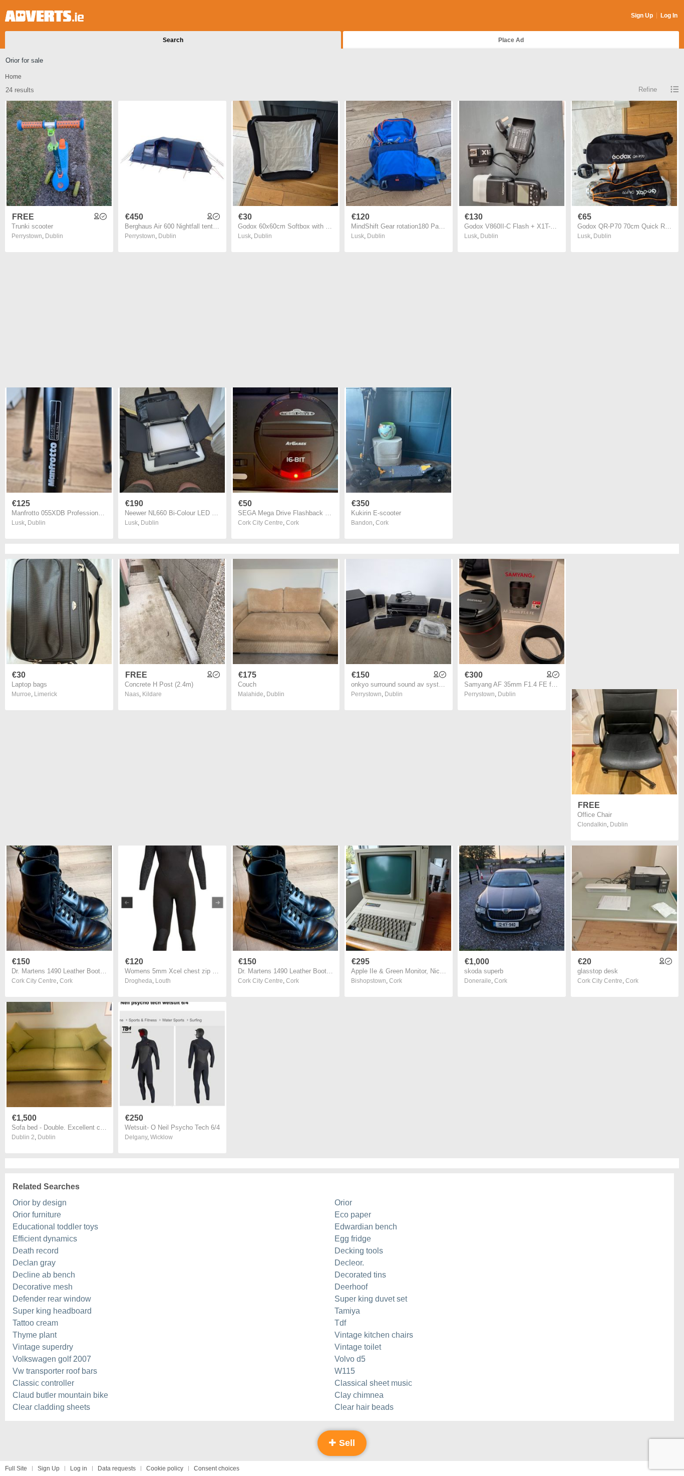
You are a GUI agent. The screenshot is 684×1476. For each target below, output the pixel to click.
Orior (343, 1202)
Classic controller (43, 1383)
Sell (345, 1443)
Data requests (117, 1468)
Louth (163, 980)
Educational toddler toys (55, 1226)
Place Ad (511, 40)
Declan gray (34, 1262)
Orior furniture (37, 1214)
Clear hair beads (364, 1407)
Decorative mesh (43, 1287)
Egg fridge (352, 1238)
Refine (647, 89)
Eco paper (352, 1214)
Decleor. (349, 1262)
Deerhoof (351, 1287)
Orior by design (40, 1202)
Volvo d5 (350, 1359)
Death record (36, 1250)
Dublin (54, 236)
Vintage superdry (43, 1347)
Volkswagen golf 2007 (52, 1359)
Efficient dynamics (45, 1238)
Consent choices (216, 1468)
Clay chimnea (359, 1395)
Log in (78, 1468)
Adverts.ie (44, 16)
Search (173, 40)
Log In (668, 15)
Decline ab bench (44, 1275)
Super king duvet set (370, 1299)
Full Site (16, 1468)
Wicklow (161, 1137)
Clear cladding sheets (51, 1407)
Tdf (340, 1323)
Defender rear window (52, 1299)
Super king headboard (52, 1311)
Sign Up (642, 15)
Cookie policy (164, 1468)
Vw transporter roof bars (55, 1371)
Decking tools (358, 1250)
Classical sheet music (373, 1383)
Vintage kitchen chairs (373, 1335)
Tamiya (347, 1311)
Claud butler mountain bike (60, 1395)
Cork (292, 522)
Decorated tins (360, 1275)
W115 (344, 1371)
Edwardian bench (365, 1226)
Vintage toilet (357, 1347)
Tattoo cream (35, 1323)
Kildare (152, 694)
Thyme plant (35, 1335)
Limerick (45, 694)
